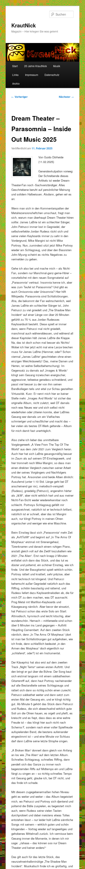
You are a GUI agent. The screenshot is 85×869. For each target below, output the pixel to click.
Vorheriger (19, 97)
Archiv (16, 83)
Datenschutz (51, 75)
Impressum (31, 75)
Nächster (66, 97)
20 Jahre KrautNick (35, 66)
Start (15, 66)
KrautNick (23, 25)
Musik (56, 66)
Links (15, 75)
